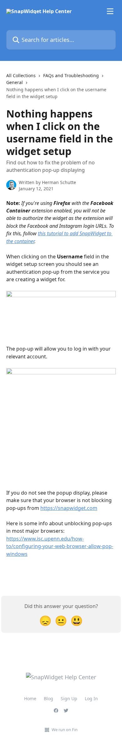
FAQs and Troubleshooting (71, 75)
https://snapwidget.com (68, 508)
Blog (48, 698)
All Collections (21, 75)
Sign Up (69, 698)
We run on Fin (65, 729)
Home (30, 698)
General (14, 82)
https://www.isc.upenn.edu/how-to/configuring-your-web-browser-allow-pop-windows (59, 546)
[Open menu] (110, 11)
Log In (91, 698)
